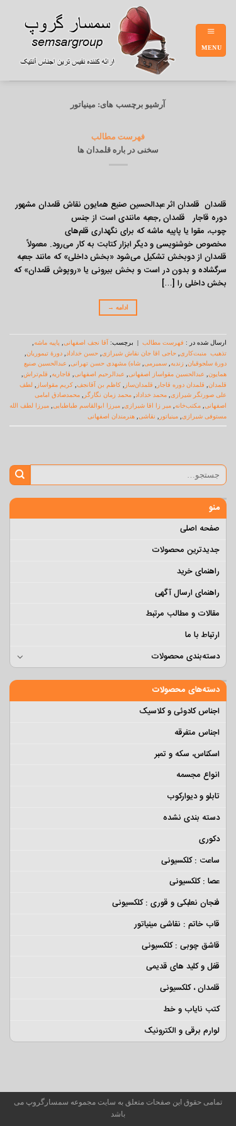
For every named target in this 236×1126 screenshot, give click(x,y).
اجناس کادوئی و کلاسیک (179, 711)
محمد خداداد (151, 394)
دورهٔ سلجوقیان (207, 363)
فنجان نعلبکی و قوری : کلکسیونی (166, 903)
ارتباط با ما (202, 635)
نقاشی (146, 416)
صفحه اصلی (200, 528)
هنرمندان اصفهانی (111, 416)
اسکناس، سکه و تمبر (187, 754)
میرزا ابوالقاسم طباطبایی (86, 405)
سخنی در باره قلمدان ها (118, 149)
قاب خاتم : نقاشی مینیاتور (177, 924)
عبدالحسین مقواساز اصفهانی (166, 374)
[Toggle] (20, 656)
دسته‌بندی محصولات (185, 656)
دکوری (209, 839)
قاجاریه (61, 374)
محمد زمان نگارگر (108, 394)
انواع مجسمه (198, 775)
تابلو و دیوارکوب (193, 796)
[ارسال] (19, 475)
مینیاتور (168, 416)
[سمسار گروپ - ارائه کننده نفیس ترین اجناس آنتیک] (102, 40)
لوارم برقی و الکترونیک (182, 1031)
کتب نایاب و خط (191, 1009)
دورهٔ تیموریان (44, 353)
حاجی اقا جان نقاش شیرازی (139, 353)
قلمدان (217, 384)
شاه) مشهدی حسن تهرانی (105, 363)
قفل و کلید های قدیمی (183, 966)
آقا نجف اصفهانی (86, 342)
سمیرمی (155, 363)
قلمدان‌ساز (139, 384)
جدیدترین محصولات (186, 550)
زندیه (177, 363)
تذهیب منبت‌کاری (203, 353)
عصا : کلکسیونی (194, 881)
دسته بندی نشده (191, 818)
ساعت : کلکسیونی (190, 860)
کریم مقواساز (55, 384)
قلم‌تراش (35, 374)
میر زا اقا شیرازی (147, 405)
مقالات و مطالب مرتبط (182, 613)
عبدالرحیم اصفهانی (99, 374)
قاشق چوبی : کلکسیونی (181, 945)
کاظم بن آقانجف (99, 384)
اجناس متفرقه (197, 733)
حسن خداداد (82, 353)
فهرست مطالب (118, 136)
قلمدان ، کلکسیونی (190, 988)
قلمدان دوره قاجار (181, 384)
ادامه (118, 307)
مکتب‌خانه (188, 405)
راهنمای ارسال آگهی (187, 593)
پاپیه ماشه (47, 342)
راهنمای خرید (198, 571)
